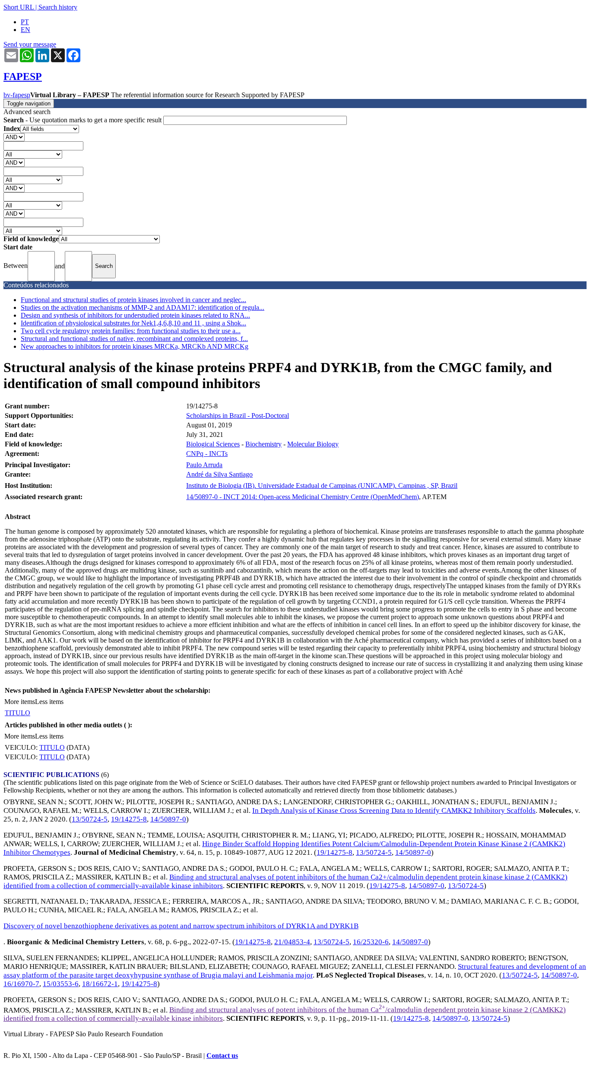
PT (25, 21)
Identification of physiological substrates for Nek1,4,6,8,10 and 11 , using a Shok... (133, 323)
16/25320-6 (371, 942)
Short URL (18, 7)
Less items (49, 701)
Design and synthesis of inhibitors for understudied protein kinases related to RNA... (135, 315)
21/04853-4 (292, 942)
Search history (57, 7)
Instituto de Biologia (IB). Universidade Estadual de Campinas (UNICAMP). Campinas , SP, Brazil (321, 485)
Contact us (222, 1055)
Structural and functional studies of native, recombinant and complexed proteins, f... (134, 338)
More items (19, 701)
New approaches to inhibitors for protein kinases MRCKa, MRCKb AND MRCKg (134, 346)
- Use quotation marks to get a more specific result (83, 120)
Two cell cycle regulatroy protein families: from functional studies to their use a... (131, 330)
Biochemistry (263, 444)
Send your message (29, 44)
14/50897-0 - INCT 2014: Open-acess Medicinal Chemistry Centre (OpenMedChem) (302, 496)
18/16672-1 (100, 984)
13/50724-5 (90, 819)
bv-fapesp (16, 95)
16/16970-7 (21, 984)
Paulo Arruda (204, 464)
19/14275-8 (129, 819)
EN (25, 29)
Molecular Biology (313, 444)
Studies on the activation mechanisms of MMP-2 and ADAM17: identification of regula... (142, 307)
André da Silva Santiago (219, 474)
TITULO (17, 713)
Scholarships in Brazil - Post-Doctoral (237, 415)
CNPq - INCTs (207, 453)
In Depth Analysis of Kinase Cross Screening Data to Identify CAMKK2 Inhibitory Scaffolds (394, 810)
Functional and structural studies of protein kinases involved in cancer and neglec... (133, 299)
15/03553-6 (61, 984)
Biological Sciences (213, 444)
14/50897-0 (168, 819)
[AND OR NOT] (14, 136)
